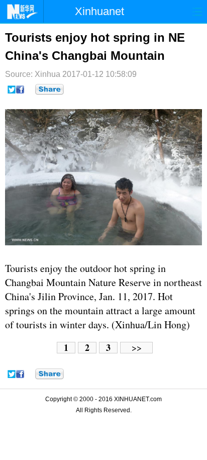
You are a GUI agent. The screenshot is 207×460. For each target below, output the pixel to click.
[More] (49, 89)
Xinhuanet (99, 11)
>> (137, 347)
